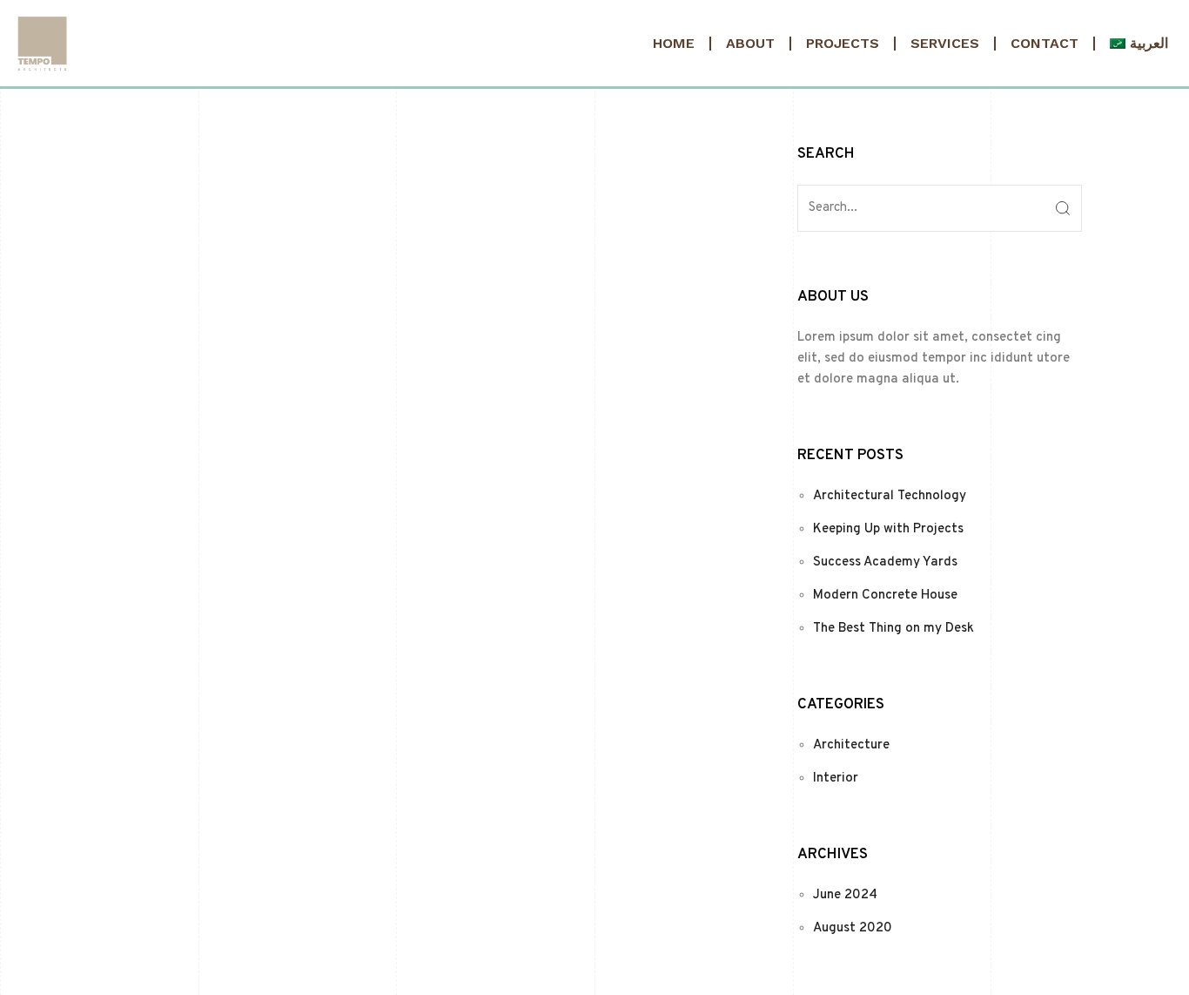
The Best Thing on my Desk (893, 628)
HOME (674, 43)
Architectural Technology (889, 496)
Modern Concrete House (885, 595)
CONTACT (1044, 43)
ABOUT (750, 43)
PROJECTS (842, 43)
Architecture (851, 745)
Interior (835, 778)
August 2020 (852, 928)
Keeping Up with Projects (888, 529)
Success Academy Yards (885, 562)
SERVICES (944, 43)
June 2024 (845, 895)
